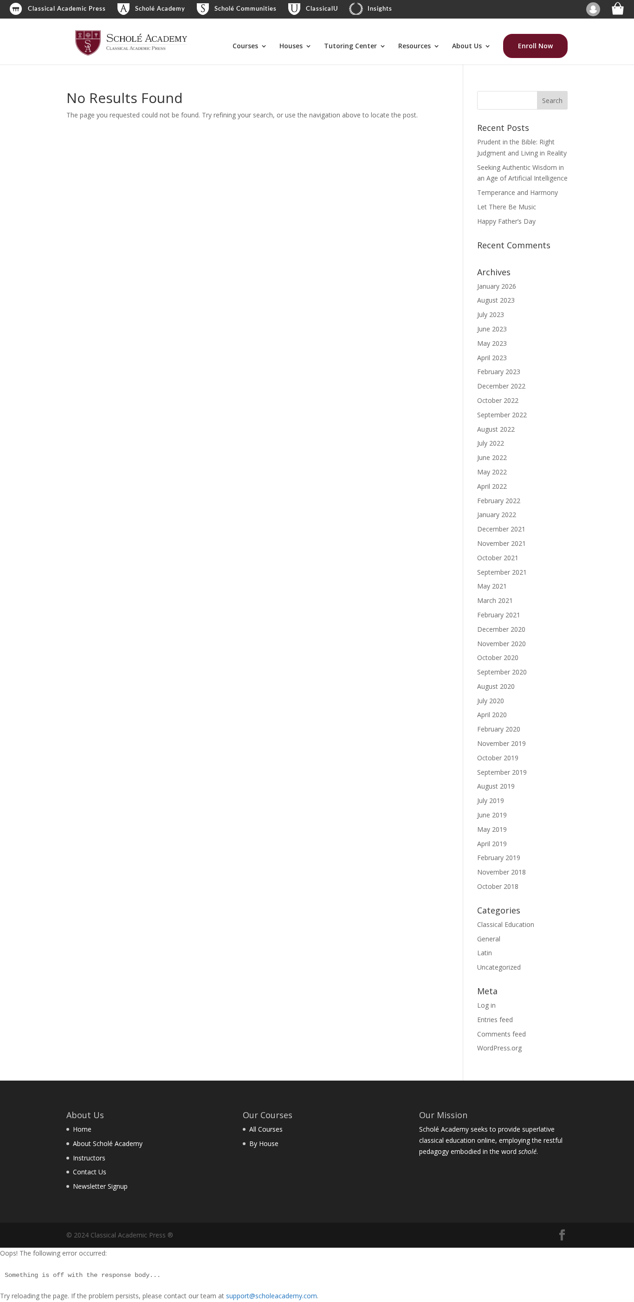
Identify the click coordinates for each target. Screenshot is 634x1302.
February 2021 (498, 614)
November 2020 (501, 643)
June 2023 (492, 328)
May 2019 (492, 829)
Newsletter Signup (100, 1186)
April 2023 (492, 357)
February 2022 (498, 500)
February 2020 (498, 729)
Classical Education (505, 924)
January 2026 (496, 286)
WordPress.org (499, 1047)
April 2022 (492, 486)
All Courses (266, 1129)
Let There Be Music (506, 206)
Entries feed (495, 1019)
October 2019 (497, 757)
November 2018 (501, 872)
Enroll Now (535, 45)
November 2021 (501, 543)
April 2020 (492, 714)
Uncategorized (499, 967)
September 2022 (502, 414)
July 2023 (490, 314)
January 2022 (496, 514)
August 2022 (496, 429)
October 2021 (497, 557)
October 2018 (497, 886)
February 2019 (498, 857)
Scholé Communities (245, 9)
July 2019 (490, 800)
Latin (484, 952)
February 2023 (498, 371)
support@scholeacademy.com (271, 1295)
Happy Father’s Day (506, 221)
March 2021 (495, 600)
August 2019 (496, 786)
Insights (380, 9)
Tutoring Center (350, 46)
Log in (486, 1005)
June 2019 (492, 814)
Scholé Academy (160, 9)
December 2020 (501, 629)
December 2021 (501, 529)
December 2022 (501, 386)
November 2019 (501, 743)
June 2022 (492, 457)
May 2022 (492, 471)
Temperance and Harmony (517, 192)
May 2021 (492, 586)
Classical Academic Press (67, 9)
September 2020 (502, 671)
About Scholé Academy (107, 1143)
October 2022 (497, 400)
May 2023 (492, 343)
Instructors (89, 1157)
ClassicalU (322, 9)
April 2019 (492, 843)
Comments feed (501, 1034)
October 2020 (497, 657)
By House (263, 1143)
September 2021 (502, 572)
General (488, 938)
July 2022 (490, 443)
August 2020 (496, 686)
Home (82, 1129)
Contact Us (89, 1171)
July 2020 (490, 700)
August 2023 (496, 300)
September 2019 (502, 772)
